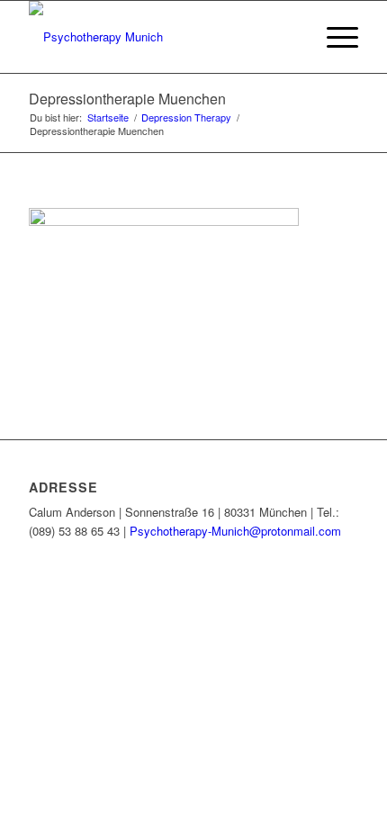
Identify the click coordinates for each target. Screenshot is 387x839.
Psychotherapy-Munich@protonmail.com (235, 530)
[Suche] (291, 37)
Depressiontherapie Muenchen (127, 98)
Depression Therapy (186, 117)
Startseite (108, 117)
